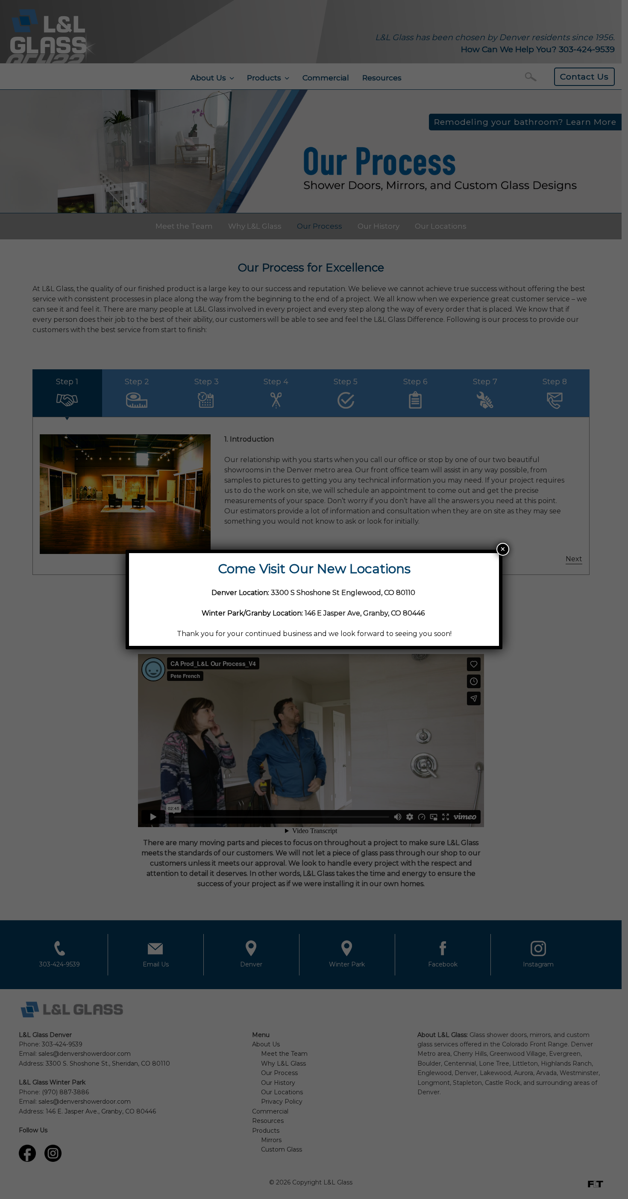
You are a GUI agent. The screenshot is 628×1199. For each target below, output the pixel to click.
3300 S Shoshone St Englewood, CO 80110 (344, 593)
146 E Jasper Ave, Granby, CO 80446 (365, 613)
